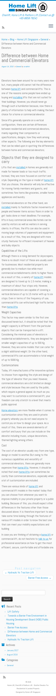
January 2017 (12, 650)
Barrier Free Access (39, 577)
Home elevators (10, 410)
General (44, 39)
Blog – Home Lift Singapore (24, 39)
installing (18, 97)
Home (4, 39)
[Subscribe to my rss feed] (3, 27)
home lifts (12, 307)
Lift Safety (13, 611)
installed (21, 167)
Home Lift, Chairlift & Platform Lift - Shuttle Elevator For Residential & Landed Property (28, 687)
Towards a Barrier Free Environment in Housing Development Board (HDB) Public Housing (27, 619)
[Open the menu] (51, 26)
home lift (16, 89)
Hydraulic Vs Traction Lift (19, 572)
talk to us (43, 539)
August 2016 (12, 654)
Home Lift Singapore (32, 692)
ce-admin (26, 66)
